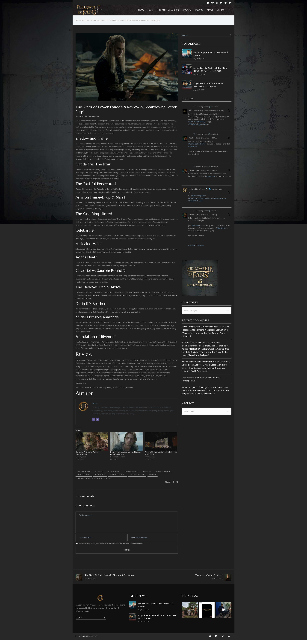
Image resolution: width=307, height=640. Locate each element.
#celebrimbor (113, 471)
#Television (199, 245)
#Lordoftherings (163, 471)
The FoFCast (194, 138)
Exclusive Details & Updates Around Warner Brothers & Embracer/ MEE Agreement (204, 367)
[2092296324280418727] (189, 128)
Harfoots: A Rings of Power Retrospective (87, 453)
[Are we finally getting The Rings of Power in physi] (207, 610)
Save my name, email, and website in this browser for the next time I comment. (110, 543)
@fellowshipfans (217, 189)
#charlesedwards (131, 471)
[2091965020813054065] (189, 249)
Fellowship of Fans (82, 20)
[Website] (97, 419)
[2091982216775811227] (189, 204)
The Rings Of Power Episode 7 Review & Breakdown (109, 575)
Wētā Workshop (196, 110)
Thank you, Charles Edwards (208, 575)
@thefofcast (205, 138)
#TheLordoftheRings (197, 121)
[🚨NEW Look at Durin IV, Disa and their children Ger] (190, 610)
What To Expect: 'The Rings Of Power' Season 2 (204, 387)
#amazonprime (83, 471)
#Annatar (99, 471)
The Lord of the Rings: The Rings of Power (94, 478)
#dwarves (147, 471)
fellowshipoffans (137, 475)
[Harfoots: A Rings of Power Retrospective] (92, 441)
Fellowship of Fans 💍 (198, 189)
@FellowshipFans (198, 195)
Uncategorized (99, 20)
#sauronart (100, 475)
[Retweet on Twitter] (194, 107)
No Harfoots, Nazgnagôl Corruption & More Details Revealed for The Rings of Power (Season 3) (205, 333)
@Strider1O (196, 225)
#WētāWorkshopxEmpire (198, 124)
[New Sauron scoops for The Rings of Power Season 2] (126, 441)
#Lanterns (192, 146)
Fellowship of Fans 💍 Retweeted (207, 107)
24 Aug (214, 138)
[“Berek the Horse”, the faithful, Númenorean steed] (223, 610)
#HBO (191, 245)
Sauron (152, 475)
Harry (94, 403)
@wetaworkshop (210, 111)
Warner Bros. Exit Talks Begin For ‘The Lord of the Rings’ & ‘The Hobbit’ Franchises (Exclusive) (205, 352)
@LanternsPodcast (196, 144)
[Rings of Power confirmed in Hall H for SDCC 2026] (161, 441)
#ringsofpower (83, 475)
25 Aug (221, 111)
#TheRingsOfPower (117, 475)
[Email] (93, 419)
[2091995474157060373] (189, 160)
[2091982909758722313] (189, 182)
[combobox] (206, 310)
